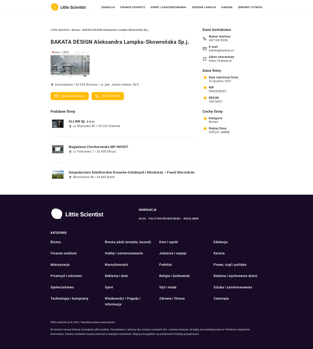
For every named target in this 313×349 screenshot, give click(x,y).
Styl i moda (168, 287)
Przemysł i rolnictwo (66, 276)
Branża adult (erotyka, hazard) (128, 242)
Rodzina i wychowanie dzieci (236, 276)
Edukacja (108, 7)
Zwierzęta (221, 298)
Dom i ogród (168, 242)
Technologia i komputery (70, 298)
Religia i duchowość (174, 276)
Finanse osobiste (132, 7)
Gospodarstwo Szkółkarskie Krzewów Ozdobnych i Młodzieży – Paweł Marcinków (132, 172)
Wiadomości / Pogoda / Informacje (123, 301)
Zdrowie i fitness (250, 7)
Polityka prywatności (165, 218)
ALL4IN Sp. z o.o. (82, 121)
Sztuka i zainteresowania (233, 287)
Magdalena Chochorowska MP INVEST (98, 147)
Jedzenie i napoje (204, 7)
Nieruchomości (116, 264)
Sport (109, 287)
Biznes (213, 122)
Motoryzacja (60, 264)
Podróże (165, 264)
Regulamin (191, 218)
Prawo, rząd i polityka (230, 264)
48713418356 (110, 96)
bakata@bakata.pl (72, 96)
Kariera (227, 7)
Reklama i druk (116, 276)
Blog (142, 218)
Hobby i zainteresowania (168, 7)
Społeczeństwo (62, 287)
